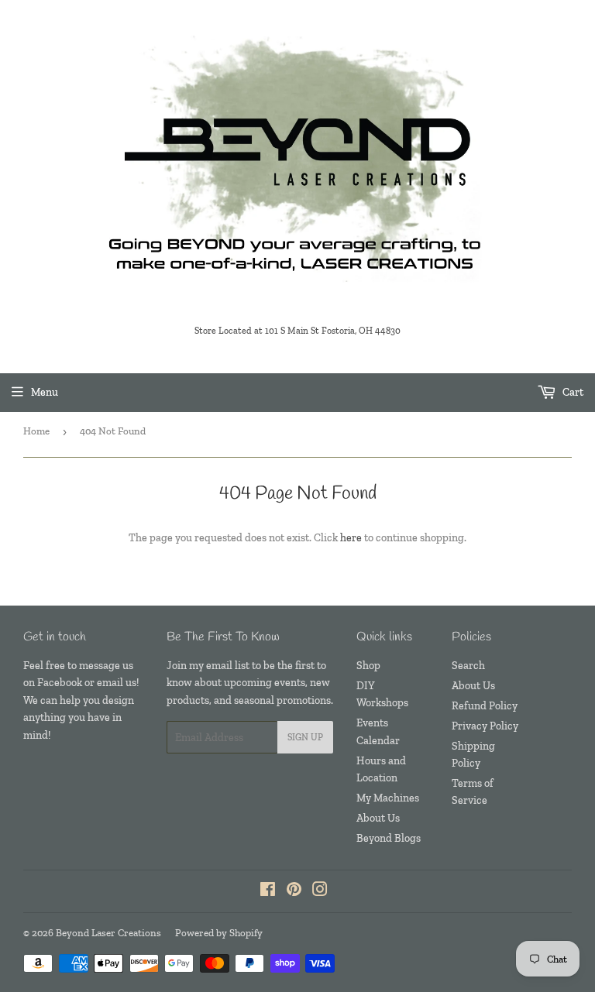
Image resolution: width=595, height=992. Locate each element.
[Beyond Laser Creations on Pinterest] (294, 891)
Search (468, 665)
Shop (368, 665)
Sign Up (305, 737)
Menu (44, 392)
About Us (378, 818)
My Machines (387, 798)
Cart (571, 392)
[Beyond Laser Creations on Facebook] (268, 891)
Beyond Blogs (388, 838)
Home (36, 431)
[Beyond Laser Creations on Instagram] (320, 891)
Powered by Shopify (219, 933)
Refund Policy (485, 705)
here (351, 537)
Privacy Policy (485, 726)
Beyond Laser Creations (108, 933)
